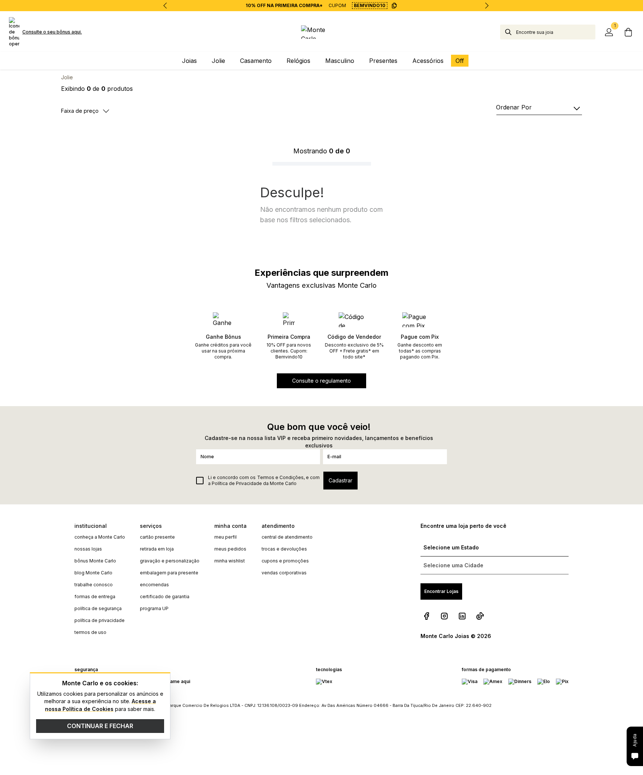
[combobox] (555, 32)
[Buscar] (508, 32)
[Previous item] (165, 5)
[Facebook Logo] (426, 616)
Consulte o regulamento (321, 380)
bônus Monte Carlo (95, 561)
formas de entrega (94, 596)
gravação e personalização (169, 561)
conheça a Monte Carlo (99, 537)
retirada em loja (157, 549)
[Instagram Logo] (444, 616)
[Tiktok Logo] (480, 616)
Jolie (67, 77)
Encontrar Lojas (441, 591)
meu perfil (225, 537)
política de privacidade (99, 620)
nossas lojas (88, 549)
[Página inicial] (321, 32)
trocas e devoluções (284, 549)
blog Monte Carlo (93, 572)
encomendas (154, 584)
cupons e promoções (285, 561)
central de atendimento (287, 537)
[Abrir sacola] (628, 32)
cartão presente (157, 537)
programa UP (154, 608)
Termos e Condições (280, 477)
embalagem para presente (169, 572)
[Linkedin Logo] (462, 616)
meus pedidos (230, 549)
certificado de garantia (164, 596)
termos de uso (90, 632)
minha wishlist (229, 561)
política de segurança (98, 608)
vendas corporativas (284, 572)
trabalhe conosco (93, 584)
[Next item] (486, 5)
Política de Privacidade (237, 483)
